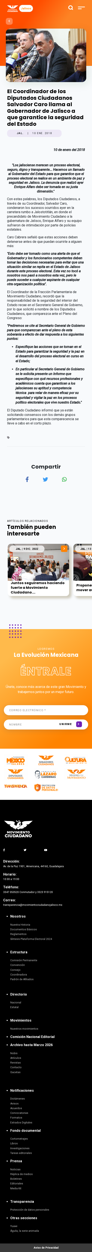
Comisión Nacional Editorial (32, 1037)
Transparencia (22, 1202)
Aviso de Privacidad (46, 1247)
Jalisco (26, 8)
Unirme (65, 724)
